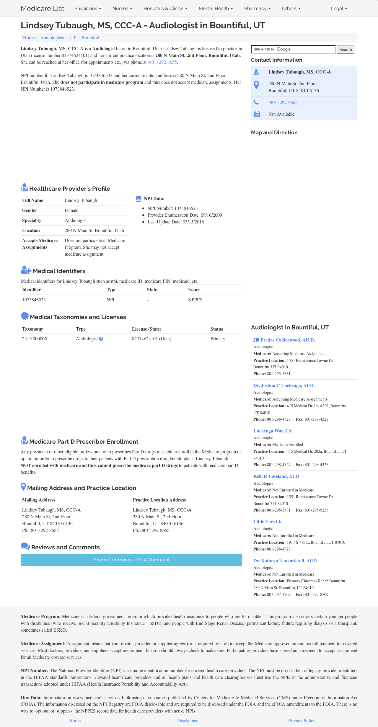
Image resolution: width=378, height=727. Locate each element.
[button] (101, 338)
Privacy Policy (301, 720)
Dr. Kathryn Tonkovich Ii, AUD (285, 560)
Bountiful (90, 37)
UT (72, 37)
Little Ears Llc (267, 521)
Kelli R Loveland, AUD (276, 476)
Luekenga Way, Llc (272, 430)
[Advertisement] (128, 136)
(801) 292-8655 (162, 62)
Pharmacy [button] (256, 8)
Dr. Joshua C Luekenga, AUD (283, 385)
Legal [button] (337, 8)
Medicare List (42, 7)
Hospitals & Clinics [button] (164, 8)
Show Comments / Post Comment (132, 560)
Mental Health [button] (214, 8)
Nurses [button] (121, 8)
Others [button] (290, 8)
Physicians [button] (86, 8)
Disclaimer (187, 720)
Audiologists (52, 37)
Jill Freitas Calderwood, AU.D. (284, 339)
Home (29, 37)
